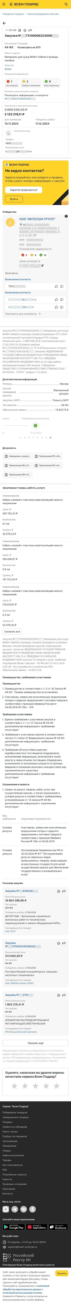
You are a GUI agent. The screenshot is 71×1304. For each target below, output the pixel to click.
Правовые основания (14, 1184)
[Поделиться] (30, 30)
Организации (9, 1141)
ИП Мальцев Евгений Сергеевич (21, 1032)
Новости (7, 1179)
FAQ (4, 1169)
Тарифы (6, 1160)
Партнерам (8, 1188)
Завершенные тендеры (15, 1117)
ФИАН (8, 69)
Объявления (9, 1145)
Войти (14, 199)
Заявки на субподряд (14, 1126)
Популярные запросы (14, 1174)
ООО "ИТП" (10, 931)
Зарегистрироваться (23, 190)
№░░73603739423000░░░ (20, 98)
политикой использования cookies (22, 1292)
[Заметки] (20, 30)
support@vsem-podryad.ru (22, 1246)
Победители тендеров (14, 1112)
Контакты (7, 1193)
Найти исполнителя (13, 1155)
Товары (6, 1150)
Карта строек (10, 1131)
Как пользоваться (12, 1164)
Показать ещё (35, 1043)
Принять (62, 1273)
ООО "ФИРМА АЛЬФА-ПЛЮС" (19, 983)
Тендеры (7, 1122)
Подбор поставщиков (14, 1136)
